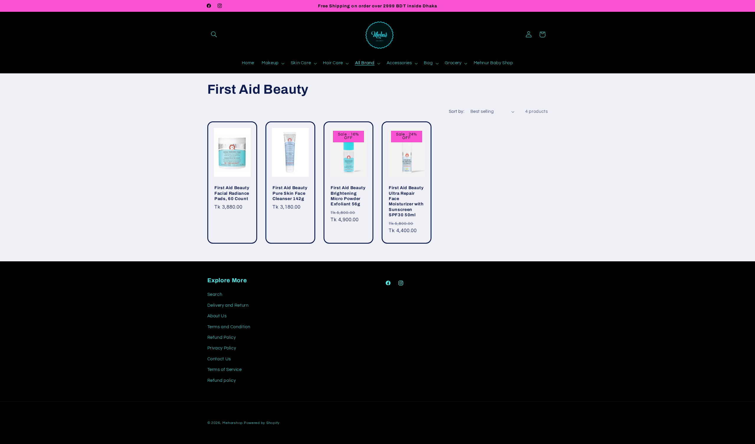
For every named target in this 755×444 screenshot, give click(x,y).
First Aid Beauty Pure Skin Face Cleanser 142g (290, 193)
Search (214, 294)
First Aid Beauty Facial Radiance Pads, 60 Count (232, 193)
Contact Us (219, 359)
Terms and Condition (228, 327)
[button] (214, 34)
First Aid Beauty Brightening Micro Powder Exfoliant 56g (348, 195)
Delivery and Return (228, 305)
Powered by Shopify (262, 423)
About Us (217, 316)
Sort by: (456, 111)
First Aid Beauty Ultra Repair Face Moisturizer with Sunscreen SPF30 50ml (406, 201)
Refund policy (221, 380)
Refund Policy (221, 337)
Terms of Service (224, 369)
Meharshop (232, 423)
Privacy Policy (221, 348)
